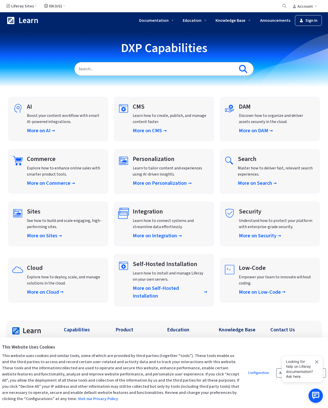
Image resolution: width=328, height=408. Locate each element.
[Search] (244, 69)
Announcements (275, 20)
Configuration (258, 372)
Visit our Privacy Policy (98, 399)
